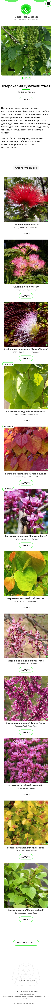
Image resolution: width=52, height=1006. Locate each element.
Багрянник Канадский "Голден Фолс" (26, 412)
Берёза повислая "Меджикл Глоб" (26, 911)
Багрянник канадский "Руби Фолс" (26, 662)
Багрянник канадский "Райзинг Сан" (26, 599)
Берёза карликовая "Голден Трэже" (26, 849)
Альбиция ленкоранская (26, 226)
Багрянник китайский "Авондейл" (26, 786)
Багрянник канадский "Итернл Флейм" (26, 475)
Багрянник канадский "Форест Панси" (26, 724)
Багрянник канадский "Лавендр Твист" (26, 537)
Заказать (26, 99)
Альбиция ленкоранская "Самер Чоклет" (26, 350)
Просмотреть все (25, 942)
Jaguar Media (30, 1003)
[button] (22, 78)
